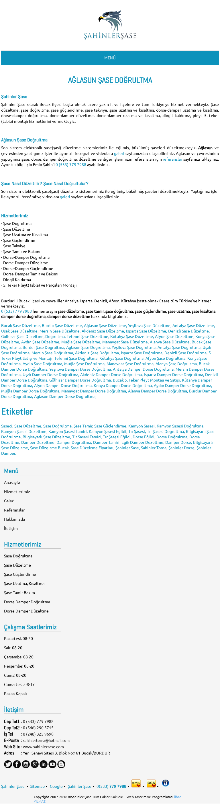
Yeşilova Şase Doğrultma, (134, 347)
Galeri (9, 500)
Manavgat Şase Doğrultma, (130, 363)
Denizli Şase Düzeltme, (189, 330)
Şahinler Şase (13, 785)
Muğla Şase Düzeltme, (81, 341)
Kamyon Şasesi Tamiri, (68, 431)
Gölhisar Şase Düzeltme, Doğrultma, (33, 336)
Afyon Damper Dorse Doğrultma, (63, 385)
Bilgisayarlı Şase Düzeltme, (47, 436)
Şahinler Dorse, (181, 447)
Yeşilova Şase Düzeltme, (149, 325)
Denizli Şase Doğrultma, (185, 352)
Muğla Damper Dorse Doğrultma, (30, 390)
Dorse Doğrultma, (172, 436)
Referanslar (14, 509)
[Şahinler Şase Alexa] (165, 785)
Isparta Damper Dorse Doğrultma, (174, 374)
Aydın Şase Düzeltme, (40, 341)
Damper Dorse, (178, 442)
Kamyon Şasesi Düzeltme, (24, 431)
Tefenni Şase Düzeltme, (88, 336)
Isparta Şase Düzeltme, (146, 330)
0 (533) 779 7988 (71, 164)
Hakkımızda (14, 519)
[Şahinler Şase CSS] (151, 785)
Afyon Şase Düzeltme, (174, 336)
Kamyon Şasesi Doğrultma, (180, 425)
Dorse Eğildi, (144, 436)
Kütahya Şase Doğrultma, (121, 358)
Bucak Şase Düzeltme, (21, 325)
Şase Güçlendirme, (110, 425)
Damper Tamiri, (106, 442)
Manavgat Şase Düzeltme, (125, 341)
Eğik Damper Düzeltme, (142, 442)
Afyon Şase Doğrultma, (166, 358)
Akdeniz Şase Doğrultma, (97, 352)
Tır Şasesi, (137, 431)
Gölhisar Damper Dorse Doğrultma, (80, 379)
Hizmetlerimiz (17, 491)
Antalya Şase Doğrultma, (179, 347)
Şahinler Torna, (154, 447)
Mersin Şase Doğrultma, (53, 352)
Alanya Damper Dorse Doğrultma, (158, 390)
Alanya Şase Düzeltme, (170, 341)
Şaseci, (7, 425)
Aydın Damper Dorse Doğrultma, (183, 385)
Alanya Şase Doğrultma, (177, 363)
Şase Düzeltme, (28, 425)
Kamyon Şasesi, (142, 425)
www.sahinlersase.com (43, 746)
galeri (119, 153)
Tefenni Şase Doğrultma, (76, 358)
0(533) (111, 785)
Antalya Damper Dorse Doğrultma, (143, 369)
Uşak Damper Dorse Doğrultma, (51, 374)
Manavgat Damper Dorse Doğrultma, (94, 390)
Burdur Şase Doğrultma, (44, 347)
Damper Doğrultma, (74, 442)
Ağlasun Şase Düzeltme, (105, 325)
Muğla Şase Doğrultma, (84, 363)
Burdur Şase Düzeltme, (62, 325)
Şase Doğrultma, (57, 425)
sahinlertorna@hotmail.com (46, 740)
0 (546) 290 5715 (38, 727)
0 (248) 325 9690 (38, 733)
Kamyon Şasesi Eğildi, (108, 431)
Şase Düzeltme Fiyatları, (92, 447)
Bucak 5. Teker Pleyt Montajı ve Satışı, (147, 379)
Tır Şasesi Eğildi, (117, 436)
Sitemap (37, 785)
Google (56, 785)
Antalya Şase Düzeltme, (193, 325)
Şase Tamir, (83, 425)
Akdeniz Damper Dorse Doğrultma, (111, 374)
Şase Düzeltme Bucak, (50, 447)
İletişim (11, 528)
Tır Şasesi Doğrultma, (166, 431)
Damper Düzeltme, (38, 442)
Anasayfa (12, 482)
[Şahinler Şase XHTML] (136, 785)
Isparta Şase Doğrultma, (142, 352)
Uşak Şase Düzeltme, (19, 330)
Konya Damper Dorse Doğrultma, (123, 385)
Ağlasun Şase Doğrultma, (88, 347)
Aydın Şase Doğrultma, (43, 363)
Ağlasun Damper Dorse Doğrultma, (65, 396)
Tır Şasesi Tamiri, (87, 436)
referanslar (173, 159)
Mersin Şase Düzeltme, (60, 330)
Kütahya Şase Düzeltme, (132, 336)
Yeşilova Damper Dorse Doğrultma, (80, 369)
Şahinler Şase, (127, 447)
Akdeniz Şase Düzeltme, (103, 330)
